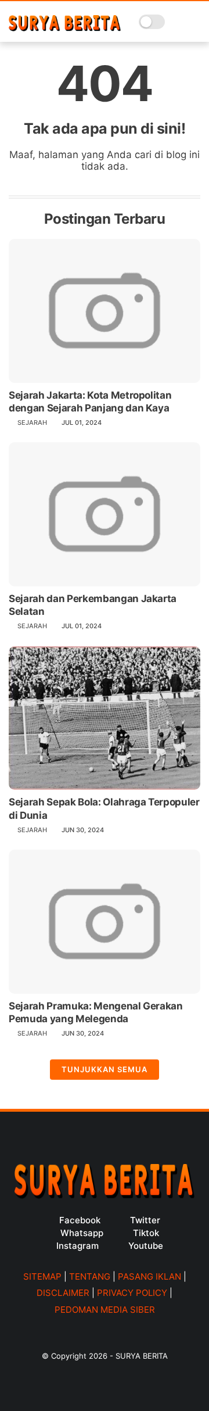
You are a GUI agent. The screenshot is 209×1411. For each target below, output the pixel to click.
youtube (145, 1245)
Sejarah (32, 422)
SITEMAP (42, 1276)
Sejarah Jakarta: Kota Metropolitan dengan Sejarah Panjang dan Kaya (90, 401)
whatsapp (81, 1232)
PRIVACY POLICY (132, 1292)
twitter (145, 1220)
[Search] (177, 21)
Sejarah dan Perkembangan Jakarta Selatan (92, 605)
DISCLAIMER (63, 1292)
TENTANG (89, 1276)
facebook (79, 1220)
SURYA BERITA (142, 1355)
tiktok (146, 1232)
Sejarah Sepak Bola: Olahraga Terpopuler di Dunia (104, 808)
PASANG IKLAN (149, 1276)
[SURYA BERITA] (65, 28)
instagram (77, 1245)
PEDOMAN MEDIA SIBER (105, 1309)
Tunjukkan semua (104, 1069)
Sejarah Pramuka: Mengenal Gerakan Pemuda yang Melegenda (96, 1012)
